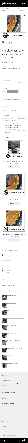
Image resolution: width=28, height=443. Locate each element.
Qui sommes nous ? (6, 380)
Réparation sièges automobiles (13, 8)
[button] (24, 16)
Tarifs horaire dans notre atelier (9, 392)
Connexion (4, 426)
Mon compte (4, 440)
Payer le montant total (21, 84)
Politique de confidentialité (8, 403)
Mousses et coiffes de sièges (8, 415)
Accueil (4, 8)
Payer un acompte (8, 80)
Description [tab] (4, 106)
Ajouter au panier (13, 91)
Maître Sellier (5, 389)
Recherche (14, 440)
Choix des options (14, 166)
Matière (3, 73)
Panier (21, 439)
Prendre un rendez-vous (9, 255)
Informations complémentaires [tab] (9, 110)
